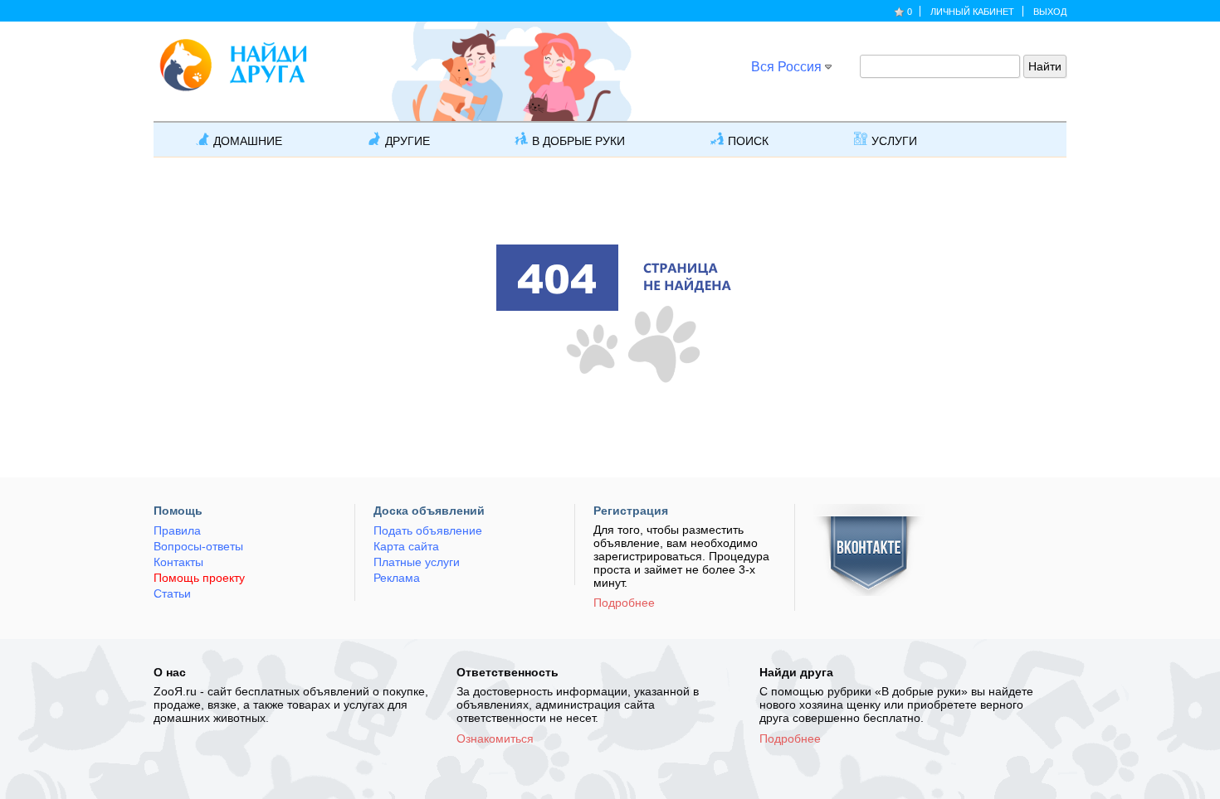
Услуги (894, 141)
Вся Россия (786, 67)
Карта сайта (406, 546)
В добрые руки (578, 141)
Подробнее (624, 602)
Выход (1049, 12)
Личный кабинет (972, 12)
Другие (407, 141)
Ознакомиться (495, 738)
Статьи (172, 593)
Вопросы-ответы (198, 546)
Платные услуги (416, 562)
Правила (177, 530)
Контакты (178, 562)
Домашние (247, 141)
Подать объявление (427, 530)
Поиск (748, 141)
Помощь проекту (199, 577)
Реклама (396, 577)
